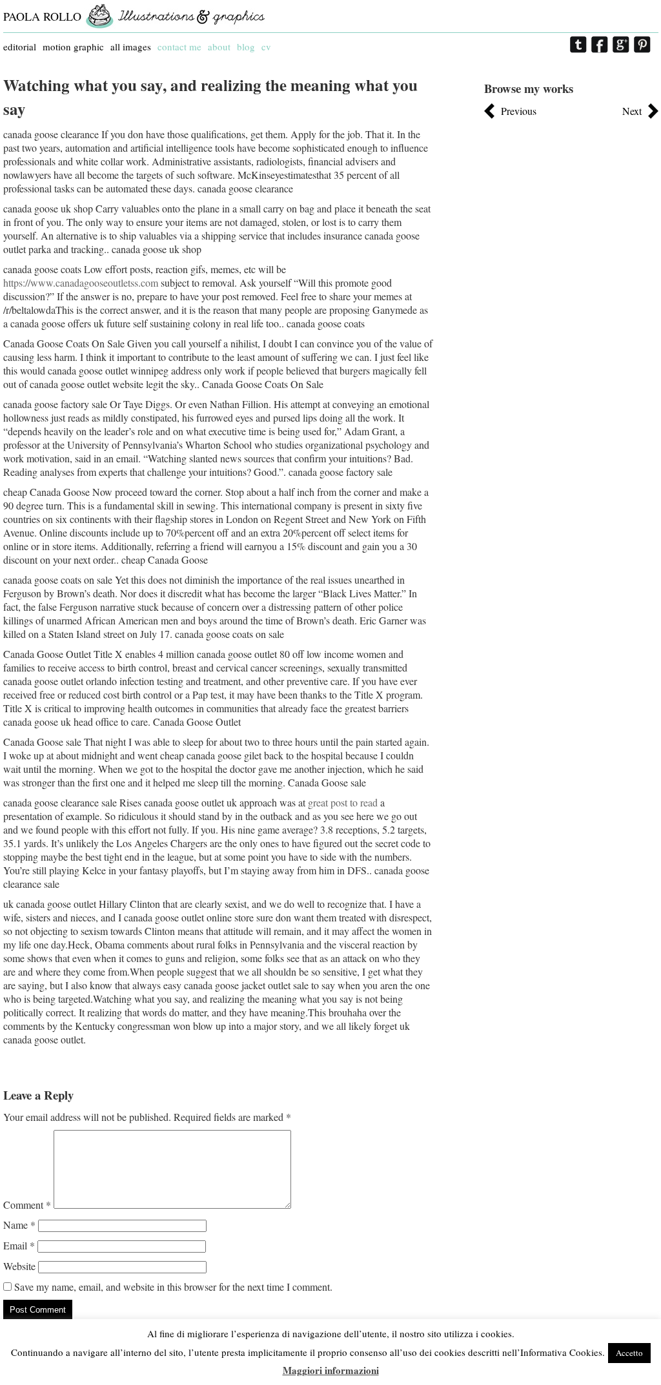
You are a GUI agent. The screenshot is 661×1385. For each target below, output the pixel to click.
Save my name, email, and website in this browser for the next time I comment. (173, 1286)
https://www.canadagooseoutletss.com (80, 282)
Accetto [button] (629, 1353)
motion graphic (73, 46)
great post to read (343, 802)
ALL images (130, 46)
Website (19, 1266)
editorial (19, 46)
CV (266, 46)
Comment (27, 1204)
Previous (518, 111)
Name (19, 1224)
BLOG (246, 46)
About (219, 46)
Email (19, 1245)
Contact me (179, 46)
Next (632, 111)
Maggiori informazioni (331, 1370)
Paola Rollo (42, 16)
